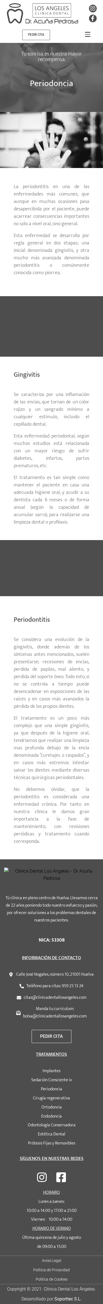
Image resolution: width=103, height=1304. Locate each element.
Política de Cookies (52, 1279)
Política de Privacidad (51, 1270)
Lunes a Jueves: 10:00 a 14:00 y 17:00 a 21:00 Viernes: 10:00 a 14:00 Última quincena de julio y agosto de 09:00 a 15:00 (51, 1219)
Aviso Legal (51, 1260)
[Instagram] (93, 8)
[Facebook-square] (61, 1177)
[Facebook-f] (93, 18)
